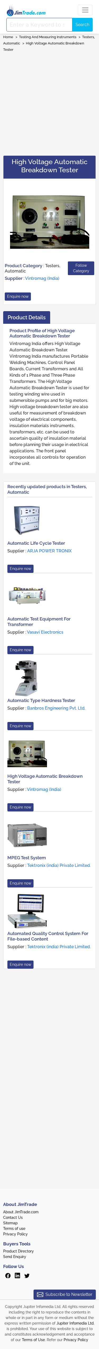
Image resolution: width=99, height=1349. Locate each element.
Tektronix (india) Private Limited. (59, 865)
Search (82, 24)
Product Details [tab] (27, 317)
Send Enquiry (14, 1257)
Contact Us (13, 1217)
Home (8, 37)
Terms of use (14, 1228)
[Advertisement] (49, 102)
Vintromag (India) (42, 278)
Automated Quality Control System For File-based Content (47, 936)
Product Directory (18, 1251)
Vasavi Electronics (45, 632)
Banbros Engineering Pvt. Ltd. (56, 708)
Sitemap (10, 1223)
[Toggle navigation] (85, 10)
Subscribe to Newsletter (68, 1294)
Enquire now (18, 296)
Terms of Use (33, 1340)
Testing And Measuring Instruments (47, 37)
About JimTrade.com (21, 1212)
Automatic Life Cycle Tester (36, 543)
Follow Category (81, 268)
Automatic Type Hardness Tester (41, 700)
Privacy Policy (15, 1234)
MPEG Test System (26, 857)
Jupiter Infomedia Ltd (75, 1323)
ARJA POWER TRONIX (49, 550)
